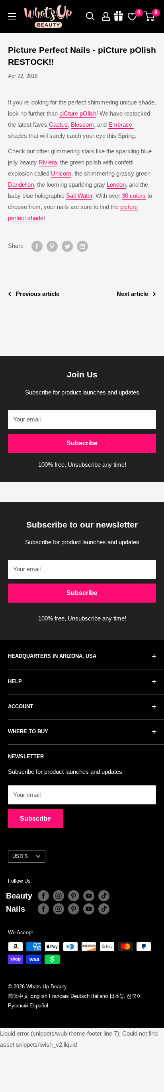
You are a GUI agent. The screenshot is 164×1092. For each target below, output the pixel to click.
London (116, 184)
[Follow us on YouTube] (88, 895)
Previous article (37, 293)
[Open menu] (12, 16)
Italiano (99, 996)
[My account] (106, 16)
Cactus (58, 124)
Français (59, 996)
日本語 (117, 996)
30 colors (134, 195)
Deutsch (80, 996)
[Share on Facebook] (37, 246)
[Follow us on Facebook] (43, 895)
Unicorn (61, 173)
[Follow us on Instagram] (58, 895)
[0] (149, 16)
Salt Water (79, 195)
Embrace (121, 124)
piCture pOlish (77, 113)
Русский (18, 1006)
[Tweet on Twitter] (67, 246)
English (38, 996)
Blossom (82, 124)
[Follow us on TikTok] (103, 895)
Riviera (48, 162)
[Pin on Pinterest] (52, 246)
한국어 (134, 996)
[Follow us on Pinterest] (73, 895)
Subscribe (82, 443)
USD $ (19, 856)
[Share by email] (82, 246)
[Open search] (90, 16)
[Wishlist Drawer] (132, 16)
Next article (132, 293)
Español (38, 1006)
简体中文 (18, 996)
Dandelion (21, 184)
